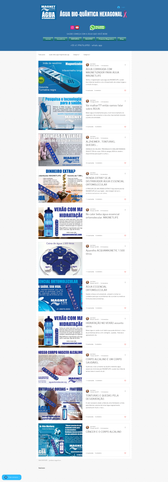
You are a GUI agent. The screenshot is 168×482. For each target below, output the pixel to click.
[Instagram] (72, 27)
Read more (42, 468)
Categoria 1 (76, 55)
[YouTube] (77, 27)
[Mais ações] (126, 65)
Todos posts (41, 55)
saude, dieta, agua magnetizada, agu (59, 55)
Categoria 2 (87, 55)
